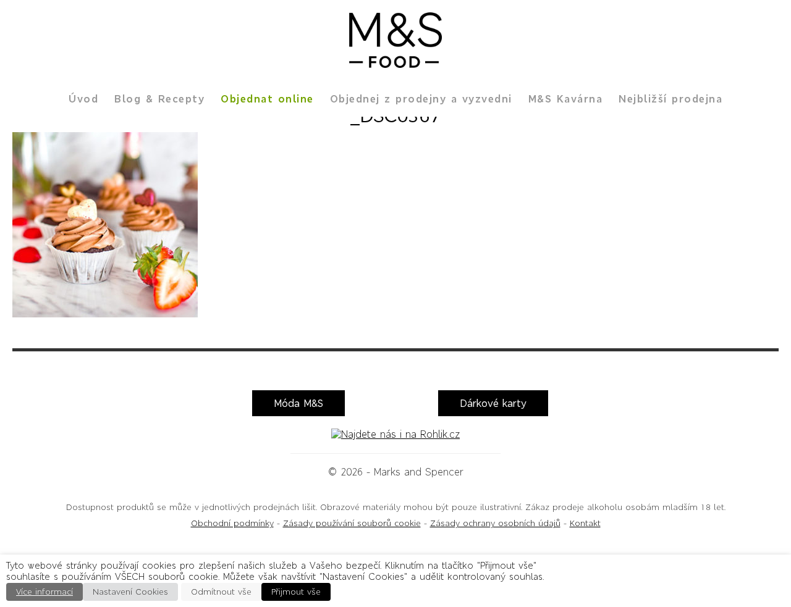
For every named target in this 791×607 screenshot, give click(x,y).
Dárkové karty (493, 403)
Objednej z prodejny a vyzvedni (421, 99)
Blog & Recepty (159, 99)
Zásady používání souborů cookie (352, 523)
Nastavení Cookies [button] (130, 592)
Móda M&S (298, 403)
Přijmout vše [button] (296, 592)
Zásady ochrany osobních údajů (495, 523)
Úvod (83, 99)
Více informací (44, 592)
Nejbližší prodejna (670, 99)
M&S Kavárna (565, 99)
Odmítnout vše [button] (221, 592)
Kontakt (585, 523)
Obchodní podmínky (232, 523)
